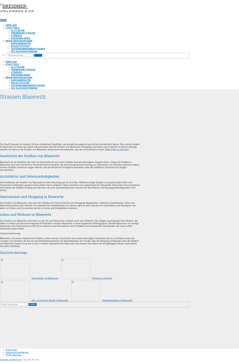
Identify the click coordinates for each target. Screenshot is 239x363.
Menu (3, 20)
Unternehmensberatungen (28, 49)
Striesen (16, 35)
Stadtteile (12, 28)
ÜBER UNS (11, 25)
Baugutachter (20, 46)
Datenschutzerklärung (17, 352)
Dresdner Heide (20, 38)
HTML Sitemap (13, 355)
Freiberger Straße (23, 33)
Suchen (38, 55)
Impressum (11, 349)
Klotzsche (18, 30)
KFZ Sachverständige (24, 51)
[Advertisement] (70, 121)
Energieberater (21, 43)
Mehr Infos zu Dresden (117, 149)
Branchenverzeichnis (19, 41)
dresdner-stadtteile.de (10, 360)
